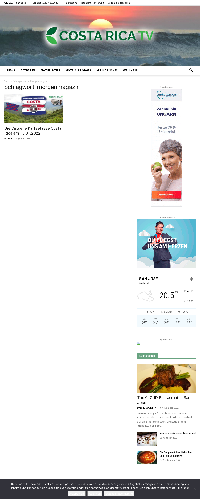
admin (8, 138)
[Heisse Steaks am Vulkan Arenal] (147, 439)
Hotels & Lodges (78, 70)
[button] (191, 71)
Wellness (130, 70)
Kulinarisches (107, 70)
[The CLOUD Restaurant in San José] (166, 378)
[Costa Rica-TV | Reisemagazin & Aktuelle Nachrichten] (100, 36)
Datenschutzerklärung (92, 2)
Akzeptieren (76, 493)
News (11, 70)
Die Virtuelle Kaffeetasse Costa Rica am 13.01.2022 (32, 131)
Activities (28, 70)
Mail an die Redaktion (118, 2)
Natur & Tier (50, 70)
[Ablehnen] (195, 489)
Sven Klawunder (146, 407)
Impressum (71, 2)
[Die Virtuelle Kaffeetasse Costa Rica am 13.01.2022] (33, 108)
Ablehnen (95, 493)
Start (6, 81)
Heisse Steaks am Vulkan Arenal (178, 433)
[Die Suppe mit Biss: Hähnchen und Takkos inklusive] (147, 457)
